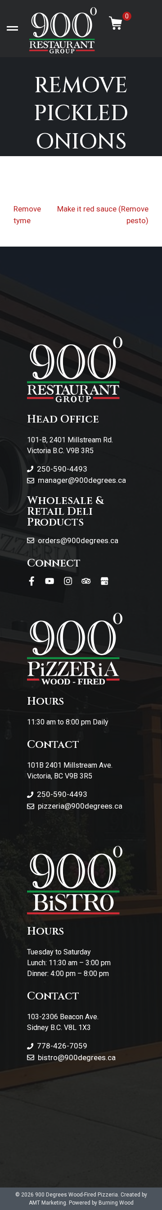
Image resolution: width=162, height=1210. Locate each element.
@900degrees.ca (93, 805)
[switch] (12, 28)
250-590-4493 (62, 468)
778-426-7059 (62, 1045)
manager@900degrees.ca (82, 480)
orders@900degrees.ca (78, 540)
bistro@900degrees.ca (77, 1057)
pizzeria (51, 805)
